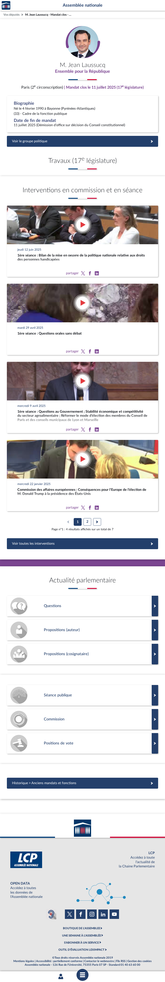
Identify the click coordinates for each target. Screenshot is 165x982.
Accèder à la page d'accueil (6, 5)
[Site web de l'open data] (82, 890)
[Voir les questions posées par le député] (82, 606)
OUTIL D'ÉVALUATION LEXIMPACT (81, 950)
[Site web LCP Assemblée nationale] (82, 859)
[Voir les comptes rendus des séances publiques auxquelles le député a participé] (82, 695)
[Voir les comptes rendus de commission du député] (82, 719)
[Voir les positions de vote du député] (82, 743)
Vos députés (11, 14)
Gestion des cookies (139, 961)
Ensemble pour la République (82, 71)
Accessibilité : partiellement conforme (59, 961)
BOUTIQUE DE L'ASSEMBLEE (81, 928)
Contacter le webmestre (99, 961)
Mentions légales (23, 961)
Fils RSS (120, 961)
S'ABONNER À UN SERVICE (81, 942)
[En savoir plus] (82, 630)
